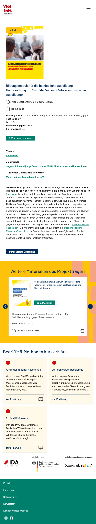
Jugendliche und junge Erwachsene (26, 166)
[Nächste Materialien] (90, 306)
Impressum (8, 490)
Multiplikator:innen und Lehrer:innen (67, 166)
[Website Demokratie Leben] (77, 464)
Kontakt (7, 483)
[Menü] (88, 10)
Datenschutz (10, 497)
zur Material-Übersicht (22, 251)
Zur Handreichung (21, 138)
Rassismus (12, 155)
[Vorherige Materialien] (5, 306)
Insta (6, 518)
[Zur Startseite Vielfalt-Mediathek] (7, 9)
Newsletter (9, 504)
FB (11, 518)
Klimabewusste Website (15, 510)
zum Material (44, 303)
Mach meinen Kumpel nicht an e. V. (25, 177)
